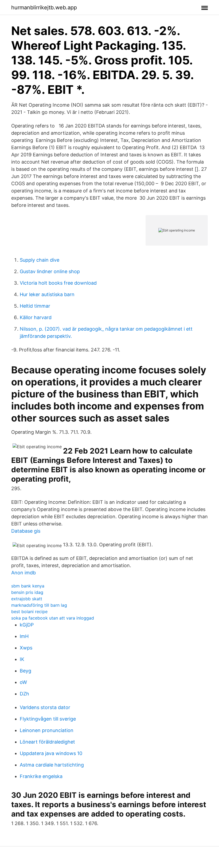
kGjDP (27, 625)
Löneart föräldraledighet (47, 742)
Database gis (25, 531)
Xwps (26, 648)
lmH (24, 636)
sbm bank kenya (27, 586)
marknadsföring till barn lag (39, 605)
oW (23, 682)
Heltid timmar (35, 306)
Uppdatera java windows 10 (51, 753)
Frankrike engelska (41, 776)
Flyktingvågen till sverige (48, 719)
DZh (24, 694)
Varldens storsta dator (45, 707)
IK (22, 659)
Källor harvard (36, 317)
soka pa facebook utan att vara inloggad (52, 618)
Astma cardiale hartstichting (52, 765)
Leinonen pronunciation (46, 730)
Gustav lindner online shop (50, 271)
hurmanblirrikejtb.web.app (44, 7)
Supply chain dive (39, 260)
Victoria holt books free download (58, 283)
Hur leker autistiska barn (47, 294)
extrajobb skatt (26, 598)
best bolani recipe (29, 611)
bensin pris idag (27, 592)
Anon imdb (23, 572)
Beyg (25, 671)
